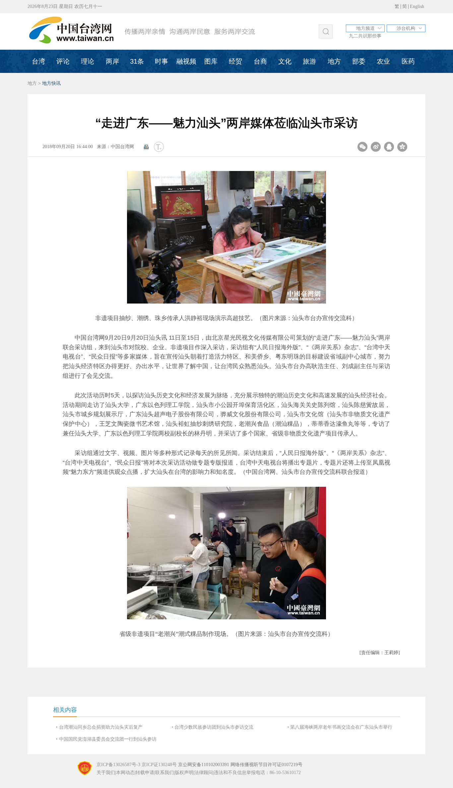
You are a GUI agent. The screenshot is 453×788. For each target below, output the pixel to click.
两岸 (112, 61)
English (417, 6)
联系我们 (164, 772)
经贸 (235, 61)
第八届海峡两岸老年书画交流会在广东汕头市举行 (341, 727)
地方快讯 (51, 83)
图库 (211, 61)
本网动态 (125, 772)
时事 (161, 61)
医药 (408, 61)
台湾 (38, 61)
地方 (334, 61)
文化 (284, 61)
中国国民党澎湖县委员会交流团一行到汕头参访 (108, 739)
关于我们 (106, 772)
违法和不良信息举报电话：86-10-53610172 (257, 772)
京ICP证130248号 (159, 764)
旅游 (309, 61)
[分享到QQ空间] (402, 147)
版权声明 (184, 772)
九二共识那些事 (365, 35)
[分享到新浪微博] (376, 147)
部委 (358, 61)
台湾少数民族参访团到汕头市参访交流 (213, 727)
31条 (137, 61)
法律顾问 (203, 772)
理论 (87, 61)
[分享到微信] (362, 147)
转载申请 (145, 772)
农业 (383, 61)
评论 (63, 61)
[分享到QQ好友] (389, 147)
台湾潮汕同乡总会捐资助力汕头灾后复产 (101, 727)
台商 (260, 61)
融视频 (186, 61)
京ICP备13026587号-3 (118, 764)
